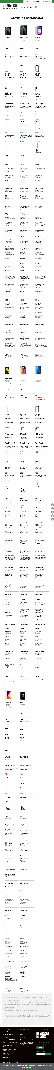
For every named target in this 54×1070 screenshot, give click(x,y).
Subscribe (40, 1047)
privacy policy (43, 1065)
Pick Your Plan (6, 1031)
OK (30, 1067)
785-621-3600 (6, 1057)
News (21, 1031)
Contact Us (7, 1038)
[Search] (36, 7)
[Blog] (37, 1036)
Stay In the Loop (42, 1042)
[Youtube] (44, 1033)
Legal (34, 1062)
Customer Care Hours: (8, 1045)
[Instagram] (47, 1033)
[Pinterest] (41, 1036)
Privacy (26, 1062)
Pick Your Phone (6, 1033)
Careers (21, 1034)
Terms (30, 1062)
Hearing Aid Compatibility (42, 1062)
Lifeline (50, 1062)
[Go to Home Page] (9, 6)
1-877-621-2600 (11, 1039)
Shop (23, 7)
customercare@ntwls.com (11, 1042)
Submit (47, 1054)
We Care (23, 1038)
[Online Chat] (44, 1036)
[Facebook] (37, 1033)
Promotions (22, 1033)
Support (29, 7)
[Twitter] (41, 1033)
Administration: (6, 1053)
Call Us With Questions (8, 1034)
